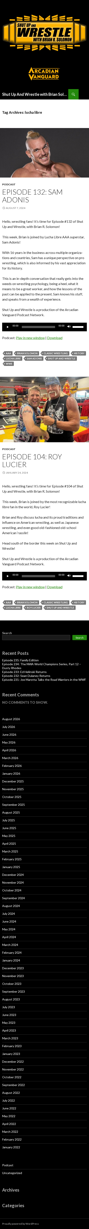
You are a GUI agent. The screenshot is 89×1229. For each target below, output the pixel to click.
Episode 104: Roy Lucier (32, 460)
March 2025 (10, 851)
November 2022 (13, 1069)
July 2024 (8, 913)
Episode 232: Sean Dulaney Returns (26, 676)
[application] (44, 327)
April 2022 (9, 1124)
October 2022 (11, 1077)
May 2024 (8, 929)
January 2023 (11, 1054)
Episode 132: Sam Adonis (32, 195)
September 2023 (13, 991)
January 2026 (11, 773)
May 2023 (8, 1022)
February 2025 (12, 859)
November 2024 (13, 882)
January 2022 (11, 1147)
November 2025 (13, 789)
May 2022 (8, 1116)
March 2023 (10, 1038)
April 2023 (9, 1030)
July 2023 (8, 1007)
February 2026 (12, 766)
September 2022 (13, 1085)
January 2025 (11, 867)
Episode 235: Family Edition (20, 660)
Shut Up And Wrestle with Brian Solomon (35, 94)
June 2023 (9, 1015)
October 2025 (11, 797)
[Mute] (69, 327)
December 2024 (13, 874)
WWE (9, 363)
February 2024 (12, 952)
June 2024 (9, 921)
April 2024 (9, 937)
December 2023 (13, 968)
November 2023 (13, 976)
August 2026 (11, 719)
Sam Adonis (34, 358)
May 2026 (8, 742)
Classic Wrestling (56, 353)
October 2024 (11, 890)
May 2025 (8, 836)
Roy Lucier (34, 607)
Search (7, 633)
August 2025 (11, 812)
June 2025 (9, 828)
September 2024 (13, 898)
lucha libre (13, 358)
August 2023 (11, 999)
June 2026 (9, 734)
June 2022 (9, 1108)
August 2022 (11, 1092)
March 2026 (10, 758)
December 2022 (13, 1061)
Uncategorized (12, 1173)
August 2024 (11, 906)
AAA (8, 353)
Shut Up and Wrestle (61, 358)
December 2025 (13, 781)
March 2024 (10, 945)
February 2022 (12, 1139)
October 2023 (11, 983)
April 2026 (9, 750)
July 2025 (8, 820)
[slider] (79, 326)
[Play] (8, 327)
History (79, 353)
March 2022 (10, 1131)
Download (54, 338)
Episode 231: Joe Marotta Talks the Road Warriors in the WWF (44, 679)
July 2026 (8, 727)
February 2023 (12, 1046)
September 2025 (13, 804)
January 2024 (11, 960)
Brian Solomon (27, 353)
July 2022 (8, 1100)
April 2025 (9, 843)
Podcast (9, 184)
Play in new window (30, 338)
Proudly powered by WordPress (20, 1223)
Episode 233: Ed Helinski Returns (24, 672)
